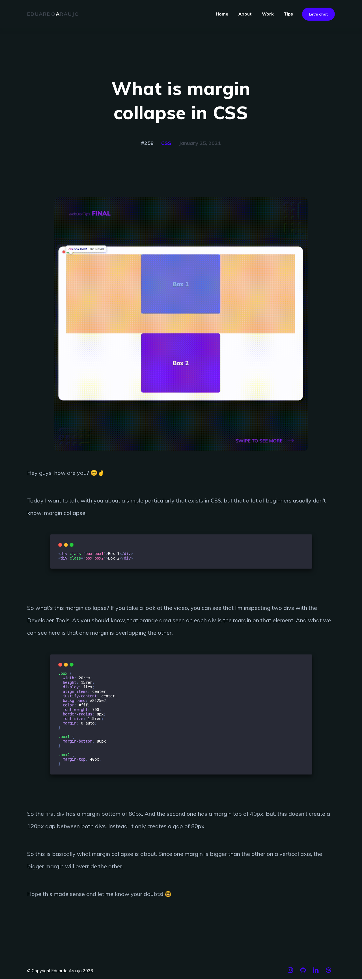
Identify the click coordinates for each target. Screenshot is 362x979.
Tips (288, 14)
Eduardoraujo (53, 14)
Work (267, 14)
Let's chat (318, 14)
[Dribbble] (328, 972)
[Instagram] (290, 972)
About (245, 14)
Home (222, 14)
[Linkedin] (316, 972)
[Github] (303, 972)
